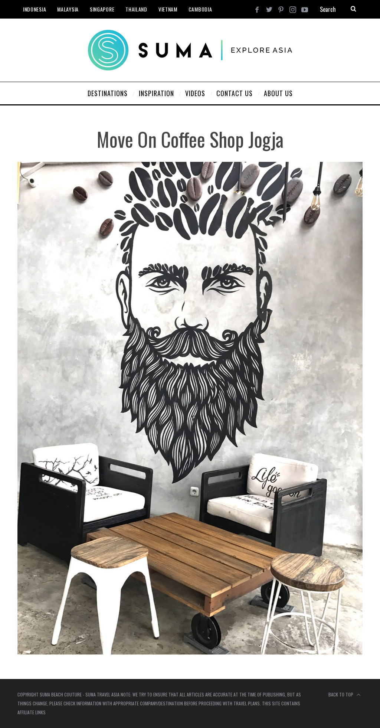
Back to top (341, 694)
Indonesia (34, 9)
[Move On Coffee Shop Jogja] (190, 652)
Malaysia (68, 9)
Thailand (136, 9)
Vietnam (167, 9)
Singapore (102, 9)
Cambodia (200, 9)
